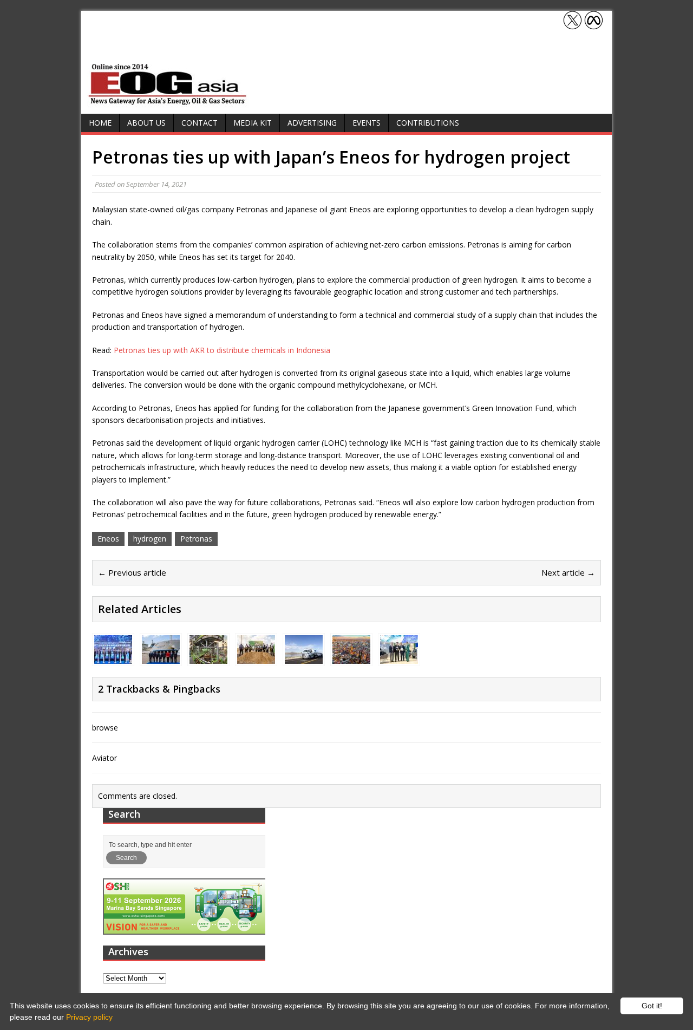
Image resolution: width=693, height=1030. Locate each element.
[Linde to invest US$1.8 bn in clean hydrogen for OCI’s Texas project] (304, 657)
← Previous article (132, 572)
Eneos (108, 538)
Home (100, 123)
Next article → (568, 572)
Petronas (196, 538)
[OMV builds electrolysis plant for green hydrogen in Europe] (256, 657)
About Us (146, 123)
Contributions (427, 123)
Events (366, 123)
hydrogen (149, 538)
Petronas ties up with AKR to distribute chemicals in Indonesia (222, 350)
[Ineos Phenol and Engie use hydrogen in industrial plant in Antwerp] (208, 657)
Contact (199, 123)
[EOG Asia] (168, 102)
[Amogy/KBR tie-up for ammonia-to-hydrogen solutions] (399, 657)
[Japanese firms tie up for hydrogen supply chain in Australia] (161, 657)
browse (105, 727)
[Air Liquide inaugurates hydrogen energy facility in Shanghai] (113, 657)
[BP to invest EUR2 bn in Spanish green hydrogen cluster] (351, 657)
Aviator (104, 758)
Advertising (312, 123)
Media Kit (252, 123)
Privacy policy (89, 1017)
